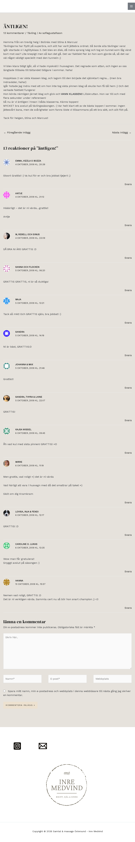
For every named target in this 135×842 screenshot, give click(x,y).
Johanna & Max (24, 364)
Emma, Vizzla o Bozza (28, 161)
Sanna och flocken (27, 267)
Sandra (20, 332)
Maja (18, 299)
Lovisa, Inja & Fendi (27, 511)
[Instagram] (17, 746)
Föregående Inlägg (17, 132)
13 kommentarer (13, 33)
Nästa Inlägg (121, 132)
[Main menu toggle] (131, 6)
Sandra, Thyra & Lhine (28, 397)
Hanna (19, 580)
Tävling (31, 33)
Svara (128, 184)
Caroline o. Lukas (26, 544)
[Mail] (42, 746)
